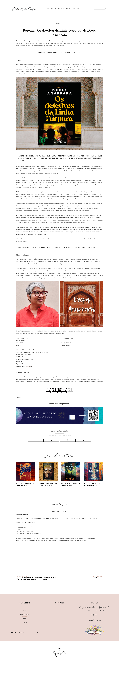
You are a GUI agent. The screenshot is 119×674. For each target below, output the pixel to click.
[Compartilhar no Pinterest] (67, 440)
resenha (70, 435)
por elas (64, 435)
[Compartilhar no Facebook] (36, 440)
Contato (61, 8)
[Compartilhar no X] (51, 440)
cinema (24, 607)
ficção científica (24, 614)
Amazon (29, 366)
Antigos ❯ (98, 578)
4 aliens (48, 435)
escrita (25, 610)
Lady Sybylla (63, 431)
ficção (54, 435)
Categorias (76, 8)
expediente (50, 8)
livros (59, 435)
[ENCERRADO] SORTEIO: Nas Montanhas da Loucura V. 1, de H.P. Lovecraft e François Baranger (37, 578)
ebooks (68, 8)
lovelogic (75, 672)
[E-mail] (83, 440)
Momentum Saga (46, 672)
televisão (24, 626)
